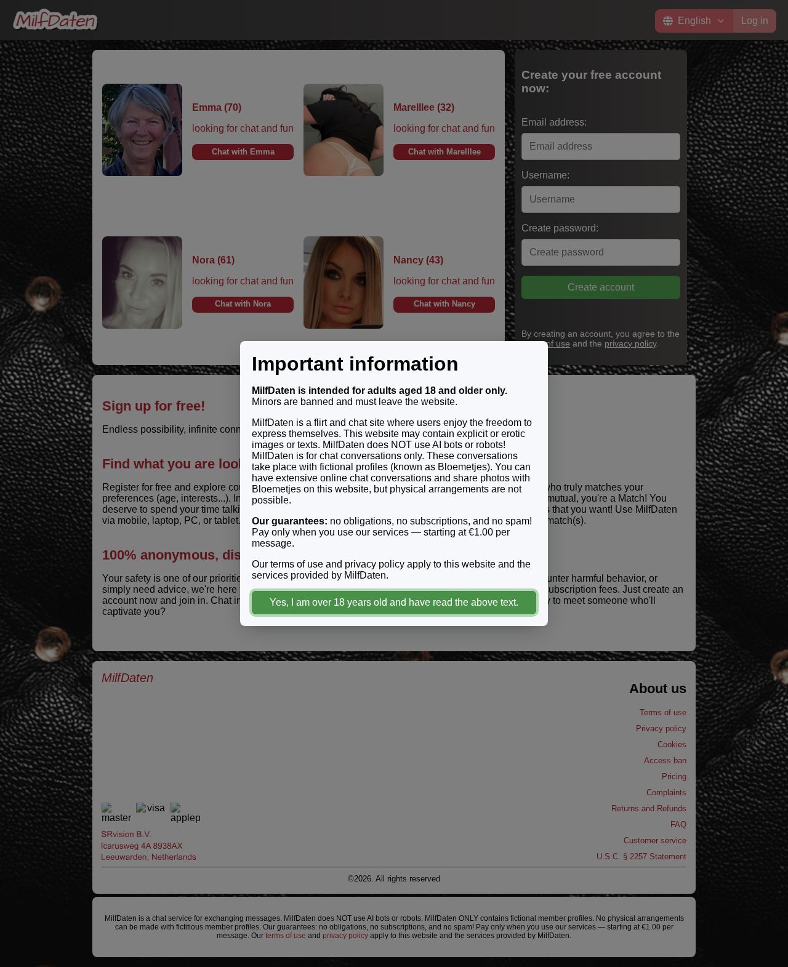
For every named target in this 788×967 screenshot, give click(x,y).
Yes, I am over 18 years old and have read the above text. (394, 602)
